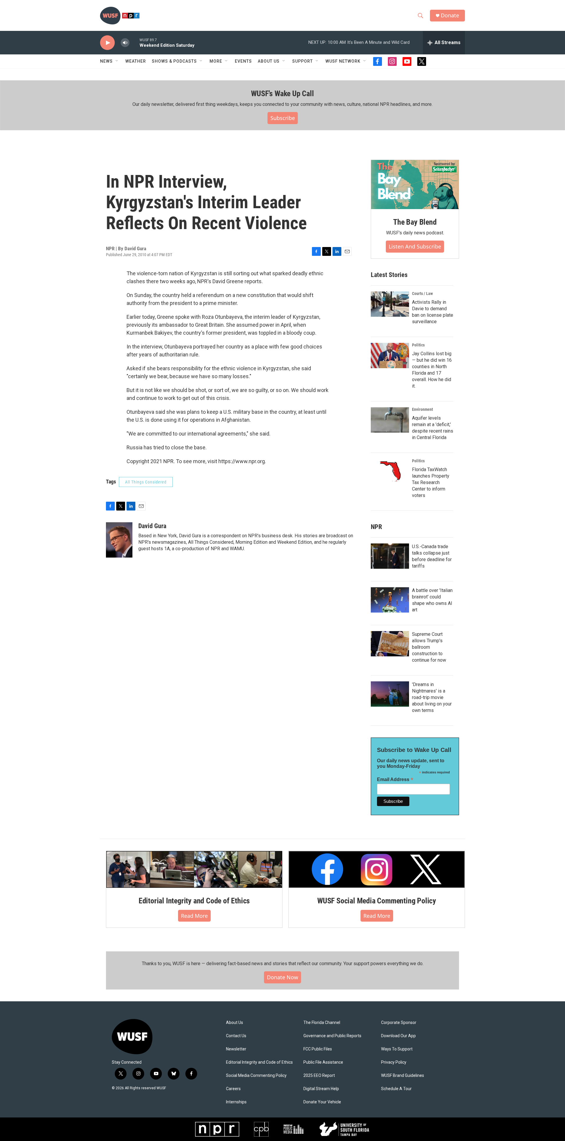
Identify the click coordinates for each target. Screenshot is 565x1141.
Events (243, 61)
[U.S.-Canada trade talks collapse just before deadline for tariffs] (390, 556)
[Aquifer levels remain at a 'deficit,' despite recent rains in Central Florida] (390, 420)
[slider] (134, 42)
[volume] (125, 42)
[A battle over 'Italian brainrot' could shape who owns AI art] (390, 600)
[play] (107, 42)
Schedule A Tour (396, 1089)
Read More (194, 915)
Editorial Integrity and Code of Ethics (194, 900)
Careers (233, 1089)
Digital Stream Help (321, 1089)
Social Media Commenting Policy (256, 1075)
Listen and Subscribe (415, 246)
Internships (236, 1102)
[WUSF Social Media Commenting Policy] (377, 869)
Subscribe (282, 117)
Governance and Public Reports (332, 1036)
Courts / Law (422, 293)
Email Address (395, 779)
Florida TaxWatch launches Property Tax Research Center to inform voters (430, 482)
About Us (234, 1022)
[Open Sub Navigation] (117, 61)
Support (302, 61)
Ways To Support (397, 1049)
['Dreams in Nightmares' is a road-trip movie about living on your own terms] (390, 694)
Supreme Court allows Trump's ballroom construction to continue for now (429, 647)
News (106, 61)
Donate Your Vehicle (322, 1102)
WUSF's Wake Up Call (282, 93)
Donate (450, 15)
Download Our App (398, 1036)
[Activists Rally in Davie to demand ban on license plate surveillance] (390, 304)
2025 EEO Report (319, 1075)
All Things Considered (146, 482)
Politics (418, 345)
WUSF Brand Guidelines (402, 1075)
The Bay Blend (414, 222)
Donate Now (282, 977)
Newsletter (236, 1049)
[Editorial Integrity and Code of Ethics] (194, 869)
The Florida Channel (321, 1022)
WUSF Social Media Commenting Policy (376, 900)
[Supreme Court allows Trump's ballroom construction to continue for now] (390, 643)
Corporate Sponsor (398, 1022)
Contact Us (236, 1036)
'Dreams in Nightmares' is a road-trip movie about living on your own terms (432, 697)
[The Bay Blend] (415, 184)
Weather (135, 61)
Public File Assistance (323, 1062)
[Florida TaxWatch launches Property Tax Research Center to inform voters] (390, 471)
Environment (422, 409)
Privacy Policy (393, 1062)
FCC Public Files (317, 1049)
